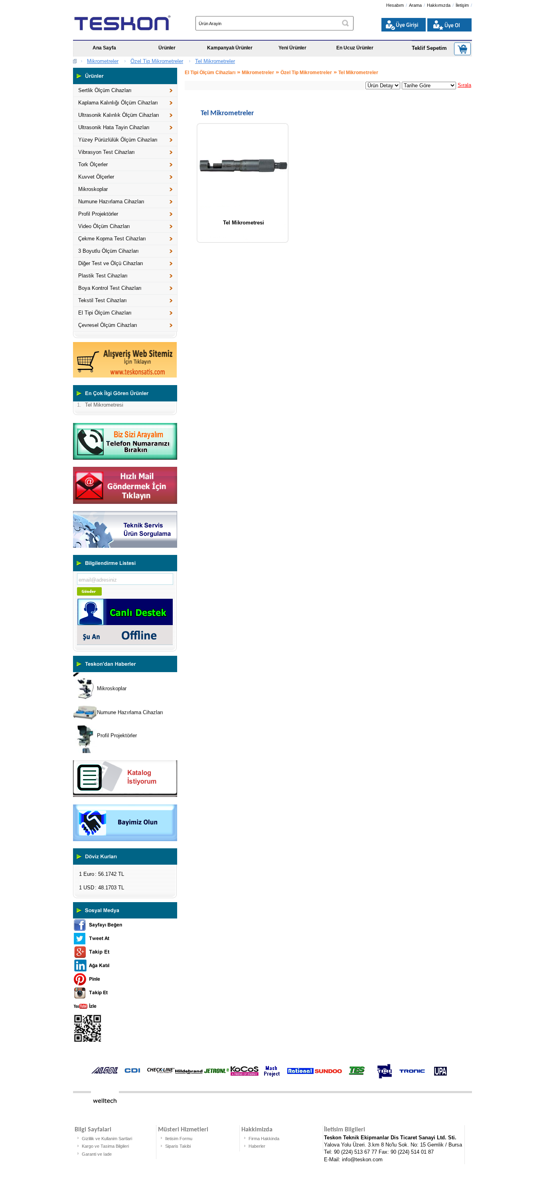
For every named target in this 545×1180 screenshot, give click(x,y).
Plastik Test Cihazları (103, 276)
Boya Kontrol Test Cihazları (110, 288)
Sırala (464, 85)
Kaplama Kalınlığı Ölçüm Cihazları (118, 103)
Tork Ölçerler (93, 164)
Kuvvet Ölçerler (96, 177)
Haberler (257, 1146)
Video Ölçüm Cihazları (104, 226)
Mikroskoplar (93, 189)
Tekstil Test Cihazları (102, 300)
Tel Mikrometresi (243, 223)
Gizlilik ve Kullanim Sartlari (107, 1138)
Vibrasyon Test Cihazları (106, 152)
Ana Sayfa (104, 48)
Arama (415, 5)
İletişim (462, 5)
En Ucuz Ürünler (354, 48)
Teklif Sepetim (429, 48)
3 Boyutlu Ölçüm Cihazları (108, 251)
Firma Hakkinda (264, 1138)
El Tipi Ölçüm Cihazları (105, 313)
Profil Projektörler (98, 214)
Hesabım (395, 5)
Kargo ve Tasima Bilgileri (105, 1146)
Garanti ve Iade (97, 1154)
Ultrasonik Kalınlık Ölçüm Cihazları (118, 115)
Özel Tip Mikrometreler (156, 61)
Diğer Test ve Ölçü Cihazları (110, 263)
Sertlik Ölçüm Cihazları (105, 90)
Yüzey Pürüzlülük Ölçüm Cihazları (118, 140)
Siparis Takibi (178, 1146)
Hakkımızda (438, 5)
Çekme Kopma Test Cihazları (112, 239)
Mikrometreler (102, 61)
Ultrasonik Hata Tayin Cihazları (114, 127)
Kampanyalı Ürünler (230, 48)
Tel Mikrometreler (215, 61)
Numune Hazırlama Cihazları (111, 202)
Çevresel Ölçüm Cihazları (107, 325)
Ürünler (167, 48)
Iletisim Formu (178, 1138)
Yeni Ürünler (292, 48)
